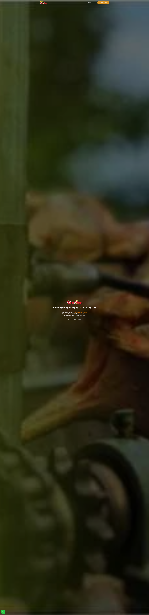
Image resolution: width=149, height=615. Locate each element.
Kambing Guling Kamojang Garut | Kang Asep (74, 307)
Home (85, 2)
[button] (103, 2)
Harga (94, 2)
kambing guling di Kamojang (80, 312)
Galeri (89, 2)
